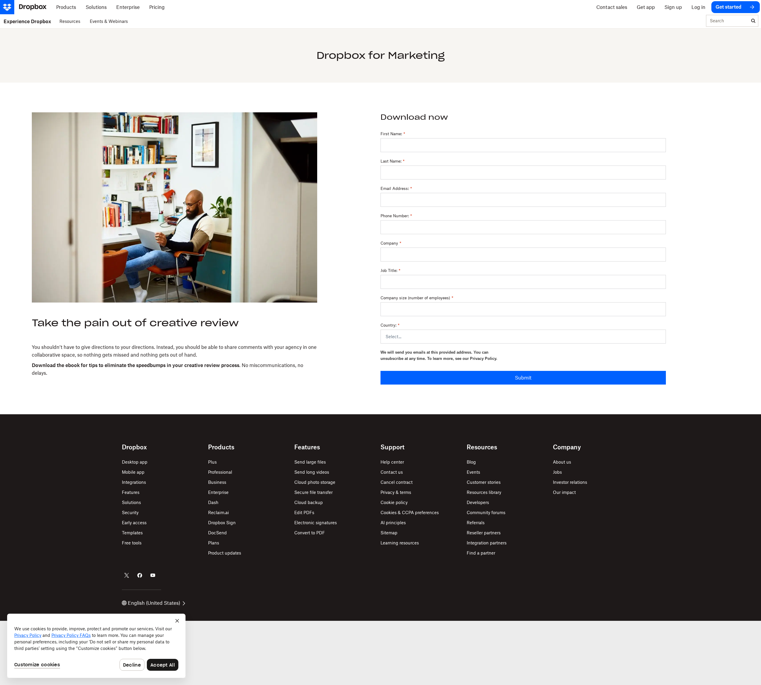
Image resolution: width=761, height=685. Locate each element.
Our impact (564, 492)
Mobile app (133, 472)
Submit (523, 378)
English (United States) (154, 603)
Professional (220, 472)
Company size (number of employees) (416, 297)
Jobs (557, 472)
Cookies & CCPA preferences (409, 512)
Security (130, 512)
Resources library (484, 492)
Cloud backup (308, 502)
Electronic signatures (315, 522)
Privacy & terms (395, 492)
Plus (212, 461)
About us (562, 461)
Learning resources (399, 542)
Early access (134, 522)
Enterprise (218, 492)
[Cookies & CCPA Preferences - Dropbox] (96, 646)
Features (130, 492)
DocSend (217, 532)
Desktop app (134, 461)
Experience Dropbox (27, 21)
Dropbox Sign (222, 522)
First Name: (392, 133)
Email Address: (396, 188)
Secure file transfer (313, 492)
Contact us (391, 472)
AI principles (393, 522)
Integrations (134, 482)
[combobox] (727, 21)
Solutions (131, 502)
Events (473, 472)
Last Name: (392, 161)
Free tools (131, 542)
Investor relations (570, 482)
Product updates (224, 552)
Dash (213, 502)
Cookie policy (394, 502)
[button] (174, 360)
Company (390, 243)
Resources (69, 21)
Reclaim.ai (218, 512)
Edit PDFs (304, 512)
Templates (132, 532)
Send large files (310, 461)
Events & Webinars (109, 21)
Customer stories (484, 482)
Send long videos (311, 472)
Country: (390, 325)
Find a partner (481, 552)
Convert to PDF (309, 532)
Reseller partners (484, 532)
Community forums (486, 512)
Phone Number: (396, 215)
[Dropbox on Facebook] (139, 575)
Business (217, 482)
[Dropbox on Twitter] (126, 575)
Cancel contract (396, 482)
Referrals (476, 522)
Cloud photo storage (314, 482)
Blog (471, 461)
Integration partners (487, 542)
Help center (392, 461)
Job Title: (390, 270)
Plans (213, 542)
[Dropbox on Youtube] (153, 575)
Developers (478, 502)
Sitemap (388, 532)
